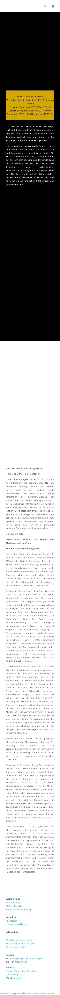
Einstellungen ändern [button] (16, 947)
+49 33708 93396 (19, 962)
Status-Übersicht (14, 906)
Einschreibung (13, 902)
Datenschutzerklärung (17, 924)
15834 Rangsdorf (14, 978)
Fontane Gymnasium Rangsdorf (21, 971)
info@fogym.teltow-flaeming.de (28, 958)
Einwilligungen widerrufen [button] (19, 940)
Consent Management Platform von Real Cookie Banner (27, 993)
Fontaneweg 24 (13, 974)
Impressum (11, 920)
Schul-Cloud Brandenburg (18, 909)
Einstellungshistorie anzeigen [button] (20, 943)
